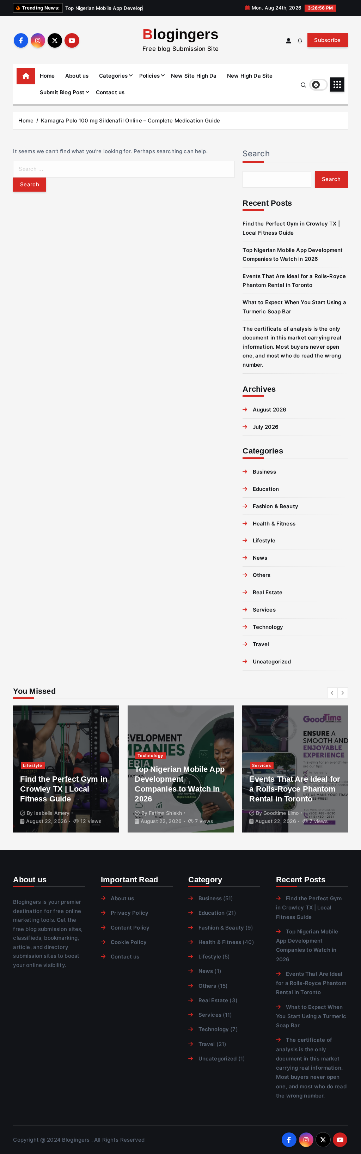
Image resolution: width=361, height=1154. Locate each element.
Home (47, 75)
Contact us (110, 92)
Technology (268, 627)
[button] (332, 692)
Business (264, 471)
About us (76, 75)
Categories (113, 75)
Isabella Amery (51, 813)
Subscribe (327, 40)
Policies (149, 75)
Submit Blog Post (62, 92)
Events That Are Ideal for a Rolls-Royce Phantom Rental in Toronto (294, 789)
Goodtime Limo (281, 813)
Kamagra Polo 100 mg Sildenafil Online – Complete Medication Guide (130, 120)
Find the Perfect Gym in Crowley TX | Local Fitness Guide (63, 789)
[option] (66, 769)
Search (256, 153)
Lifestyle (264, 540)
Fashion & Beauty (275, 506)
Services (264, 609)
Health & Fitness (274, 523)
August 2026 (269, 409)
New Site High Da (193, 75)
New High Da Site (250, 75)
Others (261, 575)
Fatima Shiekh (165, 813)
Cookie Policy (129, 942)
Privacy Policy (129, 912)
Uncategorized (272, 661)
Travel (261, 644)
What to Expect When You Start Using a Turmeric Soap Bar (311, 1016)
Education (266, 489)
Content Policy (130, 927)
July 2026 (266, 426)
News (260, 557)
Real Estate (267, 592)
